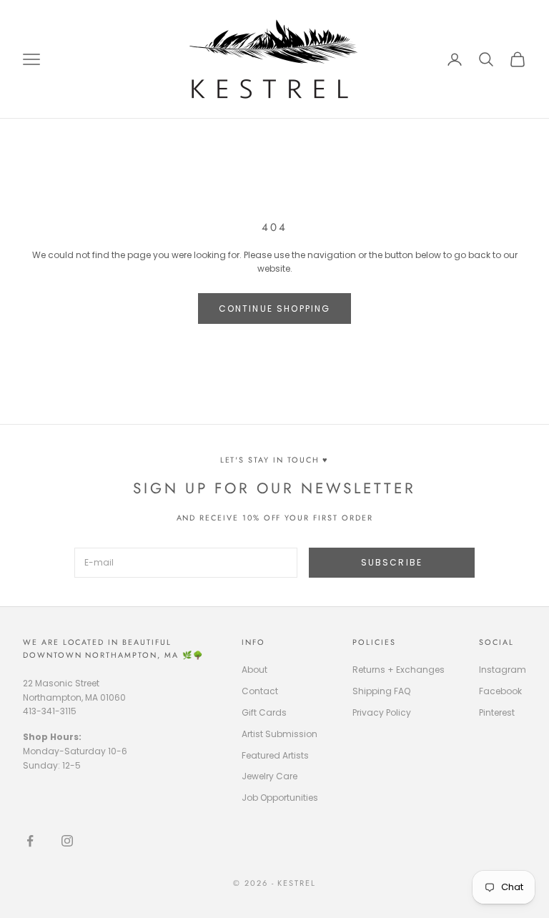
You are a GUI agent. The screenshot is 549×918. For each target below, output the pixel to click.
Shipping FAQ (381, 691)
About (254, 669)
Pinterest (497, 712)
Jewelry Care (269, 776)
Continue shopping (275, 308)
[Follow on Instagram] (67, 841)
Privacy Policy (381, 712)
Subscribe (391, 562)
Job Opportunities (280, 797)
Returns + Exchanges (398, 669)
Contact (260, 691)
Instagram (502, 669)
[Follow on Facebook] (30, 841)
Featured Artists (275, 755)
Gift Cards (264, 712)
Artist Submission (279, 734)
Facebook (500, 691)
